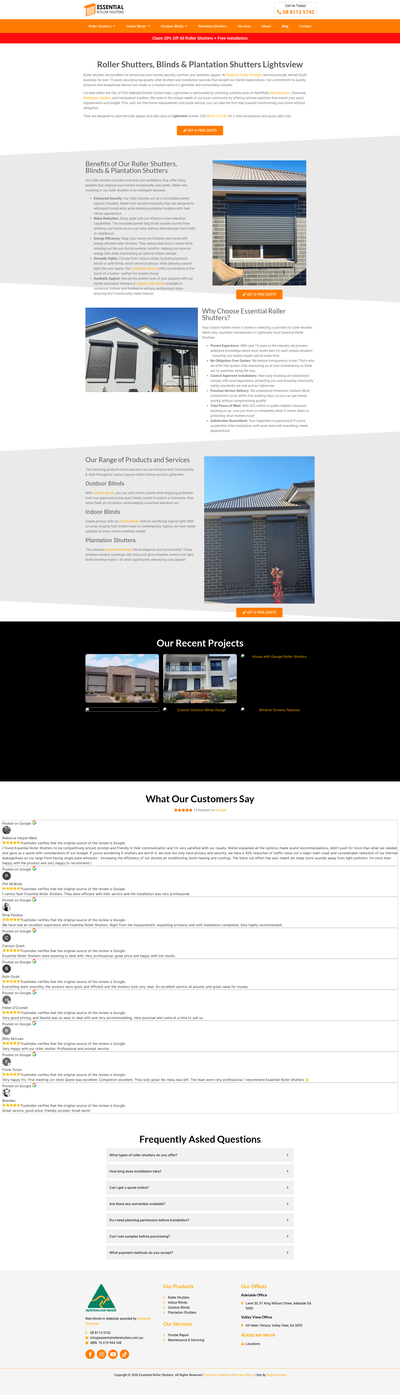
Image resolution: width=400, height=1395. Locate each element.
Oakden (105, 98)
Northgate (90, 98)
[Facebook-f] (90, 1354)
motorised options (144, 268)
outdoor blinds (103, 493)
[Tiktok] (124, 1354)
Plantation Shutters (212, 26)
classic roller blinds (150, 284)
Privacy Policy (244, 1375)
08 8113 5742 (217, 116)
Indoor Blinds (136, 26)
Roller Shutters (100, 26)
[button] (102, 26)
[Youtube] (113, 1354)
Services (244, 26)
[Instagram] (101, 1354)
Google (221, 810)
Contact (305, 26)
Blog (285, 26)
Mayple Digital (276, 1375)
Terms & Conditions (218, 1375)
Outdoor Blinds (172, 26)
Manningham (280, 93)
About (266, 26)
